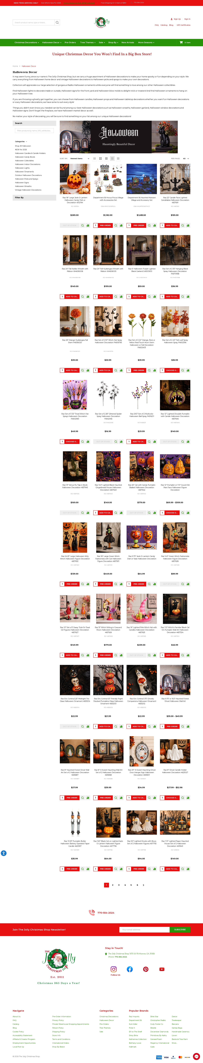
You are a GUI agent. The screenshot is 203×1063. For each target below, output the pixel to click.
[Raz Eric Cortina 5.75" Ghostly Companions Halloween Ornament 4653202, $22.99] (142, 680)
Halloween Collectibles (24, 161)
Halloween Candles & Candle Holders (30, 153)
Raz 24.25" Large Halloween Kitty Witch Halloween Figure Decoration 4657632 (75, 558)
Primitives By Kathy (158, 1035)
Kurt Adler (133, 1024)
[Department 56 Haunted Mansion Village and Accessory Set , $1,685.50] (142, 179)
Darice (174, 1016)
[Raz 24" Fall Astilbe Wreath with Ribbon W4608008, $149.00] (75, 250)
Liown (174, 1035)
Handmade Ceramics (180, 1032)
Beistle (153, 1028)
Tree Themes (87, 42)
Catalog (163, 25)
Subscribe (180, 929)
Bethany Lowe (135, 1043)
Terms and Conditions (61, 1039)
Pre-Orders (70, 42)
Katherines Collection (137, 1039)
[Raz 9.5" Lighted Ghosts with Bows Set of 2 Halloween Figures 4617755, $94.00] (142, 822)
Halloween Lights (22, 168)
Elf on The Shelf (135, 1032)
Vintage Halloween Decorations (28, 190)
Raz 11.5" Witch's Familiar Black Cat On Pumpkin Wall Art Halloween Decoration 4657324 (175, 629)
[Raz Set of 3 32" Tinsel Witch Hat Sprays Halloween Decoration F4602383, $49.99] (75, 395)
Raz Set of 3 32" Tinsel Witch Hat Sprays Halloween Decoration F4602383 (75, 416)
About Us (16, 1016)
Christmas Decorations (26, 42)
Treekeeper (176, 1020)
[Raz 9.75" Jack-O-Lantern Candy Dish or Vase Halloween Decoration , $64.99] (142, 537)
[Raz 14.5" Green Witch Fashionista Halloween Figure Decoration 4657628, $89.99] (175, 537)
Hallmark (132, 1047)
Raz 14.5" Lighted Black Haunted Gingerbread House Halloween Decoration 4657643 (108, 487)
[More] (38, 42)
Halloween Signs (22, 183)
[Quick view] (82, 225)
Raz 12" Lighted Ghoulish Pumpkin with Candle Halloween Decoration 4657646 (175, 416)
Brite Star (154, 1016)
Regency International (159, 1043)
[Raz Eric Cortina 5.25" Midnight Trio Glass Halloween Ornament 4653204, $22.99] (75, 680)
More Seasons (145, 42)
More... (174, 1043)
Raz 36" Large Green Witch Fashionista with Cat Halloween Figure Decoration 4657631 (108, 558)
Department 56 (135, 1020)
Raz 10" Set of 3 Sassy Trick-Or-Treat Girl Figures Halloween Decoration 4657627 (75, 629)
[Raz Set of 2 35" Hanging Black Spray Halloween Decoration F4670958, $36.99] (175, 250)
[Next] (143, 885)
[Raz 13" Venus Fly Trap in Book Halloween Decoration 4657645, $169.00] (75, 466)
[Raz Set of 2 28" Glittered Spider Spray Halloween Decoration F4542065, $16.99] (108, 395)
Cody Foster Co (156, 1024)
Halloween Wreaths (23, 186)
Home (15, 66)
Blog (171, 25)
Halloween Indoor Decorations (27, 164)
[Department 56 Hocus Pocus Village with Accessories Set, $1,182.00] (108, 179)
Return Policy (58, 1028)
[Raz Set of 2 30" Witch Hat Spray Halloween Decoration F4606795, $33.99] (108, 321)
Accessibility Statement (22, 1035)
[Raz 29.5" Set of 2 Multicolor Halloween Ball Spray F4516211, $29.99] (142, 395)
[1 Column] (94, 158)
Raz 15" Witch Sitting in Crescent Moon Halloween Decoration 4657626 (108, 629)
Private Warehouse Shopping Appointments (70, 1024)
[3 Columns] (106, 158)
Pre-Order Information (61, 1016)
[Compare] (87, 225)
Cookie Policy (18, 1032)
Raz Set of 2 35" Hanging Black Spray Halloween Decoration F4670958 (175, 271)
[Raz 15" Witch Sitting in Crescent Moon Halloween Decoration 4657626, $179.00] (108, 609)
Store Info (56, 1035)
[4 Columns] (112, 158)
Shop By (112, 42)
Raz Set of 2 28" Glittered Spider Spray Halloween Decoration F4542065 (108, 416)
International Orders (60, 1043)
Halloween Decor (50, 42)
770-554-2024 (121, 957)
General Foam (156, 1039)
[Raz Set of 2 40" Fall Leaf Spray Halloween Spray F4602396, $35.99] (175, 321)
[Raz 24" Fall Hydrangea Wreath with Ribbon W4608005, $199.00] (108, 250)
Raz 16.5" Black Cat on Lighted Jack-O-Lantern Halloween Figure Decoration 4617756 (108, 843)
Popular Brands (138, 1010)
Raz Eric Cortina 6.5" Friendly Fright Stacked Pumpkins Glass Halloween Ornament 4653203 (108, 701)
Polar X (132, 1028)
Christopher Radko (158, 1020)
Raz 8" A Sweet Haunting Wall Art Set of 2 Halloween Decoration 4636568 (108, 772)
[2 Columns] (100, 158)
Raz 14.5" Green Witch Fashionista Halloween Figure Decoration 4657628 (175, 558)
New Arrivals (128, 42)
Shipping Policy (58, 1032)
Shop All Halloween (23, 146)
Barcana (175, 1024)
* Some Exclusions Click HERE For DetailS (79, 3)
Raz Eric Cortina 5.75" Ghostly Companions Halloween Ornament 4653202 (141, 701)
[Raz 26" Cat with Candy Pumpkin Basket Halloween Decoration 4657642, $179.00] (142, 466)
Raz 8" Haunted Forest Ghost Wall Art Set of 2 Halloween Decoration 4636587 (75, 772)
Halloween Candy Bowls (25, 157)
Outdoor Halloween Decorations (28, 175)
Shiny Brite (133, 1035)
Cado (152, 1047)
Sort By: (63, 158)
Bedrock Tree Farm (180, 1039)
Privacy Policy (58, 1020)
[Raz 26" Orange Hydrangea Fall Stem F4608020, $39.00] (75, 321)
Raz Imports (134, 1016)
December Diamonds (159, 1032)
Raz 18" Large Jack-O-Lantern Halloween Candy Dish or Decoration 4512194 (75, 200)
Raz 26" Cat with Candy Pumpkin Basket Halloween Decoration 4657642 (141, 487)
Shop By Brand (58, 1047)
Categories (20, 142)
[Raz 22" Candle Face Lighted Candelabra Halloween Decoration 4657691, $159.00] (175, 179)
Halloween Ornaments (24, 172)
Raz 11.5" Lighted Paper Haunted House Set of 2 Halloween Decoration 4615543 (175, 843)
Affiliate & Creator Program (24, 1039)
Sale (101, 42)
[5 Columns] (118, 158)
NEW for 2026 (21, 150)
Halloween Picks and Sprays (26, 179)
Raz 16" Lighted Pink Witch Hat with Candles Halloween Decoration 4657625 (142, 629)
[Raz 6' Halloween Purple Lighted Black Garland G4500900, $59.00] (142, 250)
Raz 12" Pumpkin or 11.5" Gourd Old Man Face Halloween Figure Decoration (175, 487)
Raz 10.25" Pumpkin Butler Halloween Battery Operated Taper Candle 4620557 (75, 843)
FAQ (157, 25)
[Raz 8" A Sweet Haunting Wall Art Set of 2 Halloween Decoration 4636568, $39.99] (108, 751)
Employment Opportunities (24, 1043)
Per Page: (175, 158)
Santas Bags (177, 1028)
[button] (57, 972)
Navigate (18, 1010)
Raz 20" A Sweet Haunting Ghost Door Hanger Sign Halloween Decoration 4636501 (142, 772)
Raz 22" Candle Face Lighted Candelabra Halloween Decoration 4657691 (175, 200)
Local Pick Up (18, 1047)
